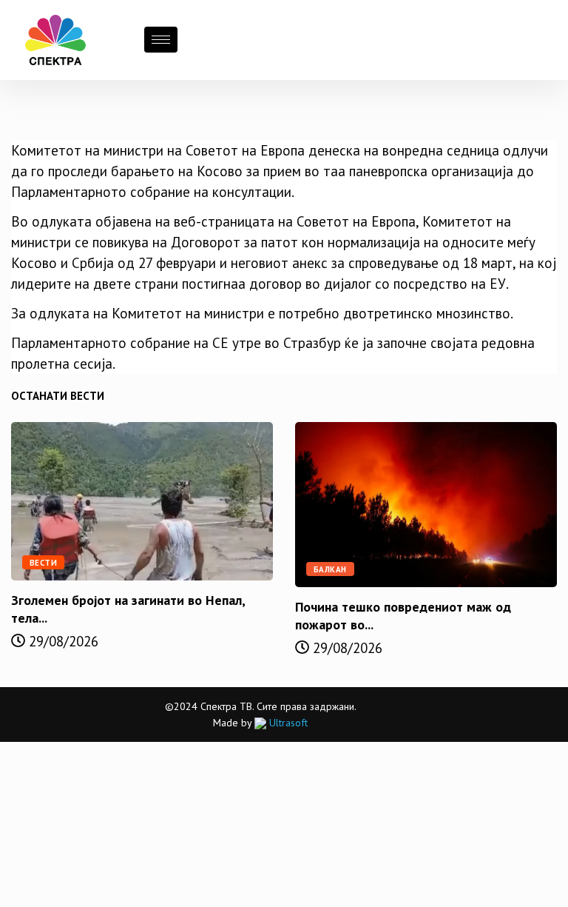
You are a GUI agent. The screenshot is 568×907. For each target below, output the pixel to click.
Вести (43, 563)
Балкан (330, 569)
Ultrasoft (287, 722)
